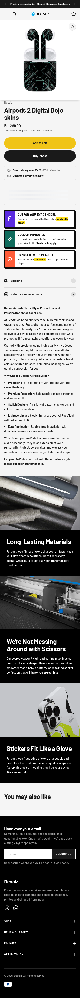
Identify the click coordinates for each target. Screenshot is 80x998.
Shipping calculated (29, 130)
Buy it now (40, 156)
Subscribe (63, 853)
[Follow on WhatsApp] (15, 908)
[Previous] (5, 4)
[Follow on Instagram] (7, 908)
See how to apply (46, 243)
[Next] (75, 4)
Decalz (8, 102)
